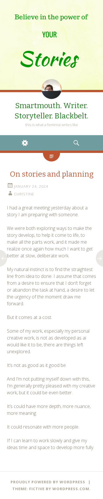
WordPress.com (70, 488)
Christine (24, 194)
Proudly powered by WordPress (48, 481)
